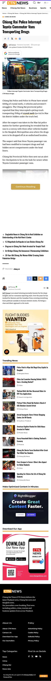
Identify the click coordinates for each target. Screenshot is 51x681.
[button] (43, 676)
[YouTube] (36, 656)
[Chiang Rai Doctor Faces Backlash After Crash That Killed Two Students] (9, 453)
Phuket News (23, 433)
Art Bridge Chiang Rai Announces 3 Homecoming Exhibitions (26, 250)
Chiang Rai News (13, 13)
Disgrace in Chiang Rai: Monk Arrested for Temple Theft (25, 246)
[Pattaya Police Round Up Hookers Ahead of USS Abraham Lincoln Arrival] (9, 406)
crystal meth (28, 113)
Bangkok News (24, 373)
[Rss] (40, 656)
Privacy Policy (28, 675)
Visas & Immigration (25, 397)
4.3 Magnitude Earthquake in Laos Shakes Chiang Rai (24, 241)
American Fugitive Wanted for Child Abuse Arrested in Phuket (31, 428)
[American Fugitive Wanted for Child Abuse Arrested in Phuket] (9, 429)
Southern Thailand (25, 421)
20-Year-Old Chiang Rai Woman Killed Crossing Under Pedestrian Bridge (23, 257)
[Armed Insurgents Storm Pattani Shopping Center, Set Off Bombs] (9, 418)
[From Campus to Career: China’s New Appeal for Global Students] (9, 465)
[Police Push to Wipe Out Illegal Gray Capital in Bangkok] (9, 370)
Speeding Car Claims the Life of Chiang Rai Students (31, 475)
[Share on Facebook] (8, 39)
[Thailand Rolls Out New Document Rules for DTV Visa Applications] (9, 394)
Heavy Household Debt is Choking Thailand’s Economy (31, 440)
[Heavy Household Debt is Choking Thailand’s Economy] (9, 441)
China (21, 385)
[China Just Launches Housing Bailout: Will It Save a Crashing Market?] (9, 382)
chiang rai (17, 269)
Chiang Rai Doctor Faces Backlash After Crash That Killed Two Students (32, 451)
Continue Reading (25, 187)
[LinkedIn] (48, 288)
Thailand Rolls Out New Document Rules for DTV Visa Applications (31, 392)
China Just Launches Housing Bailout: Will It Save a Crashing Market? (31, 380)
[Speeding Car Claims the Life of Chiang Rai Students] (9, 477)
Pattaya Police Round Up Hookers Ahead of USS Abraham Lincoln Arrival (31, 404)
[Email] (16, 39)
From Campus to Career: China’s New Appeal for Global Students (32, 463)
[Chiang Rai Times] (18, 2)
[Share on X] (12, 39)
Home (4, 13)
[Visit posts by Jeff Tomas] (5, 46)
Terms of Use (7, 677)
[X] (32, 656)
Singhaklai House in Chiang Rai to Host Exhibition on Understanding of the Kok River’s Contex (22, 236)
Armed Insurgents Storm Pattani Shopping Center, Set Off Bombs (31, 416)
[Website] (44, 288)
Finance (21, 444)
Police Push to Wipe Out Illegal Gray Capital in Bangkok (32, 369)
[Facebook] (29, 656)
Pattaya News (23, 409)
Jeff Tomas (12, 45)
